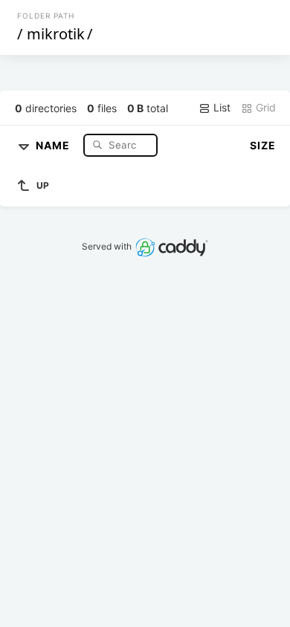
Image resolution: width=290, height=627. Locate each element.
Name (54, 144)
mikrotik (56, 34)
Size (263, 145)
